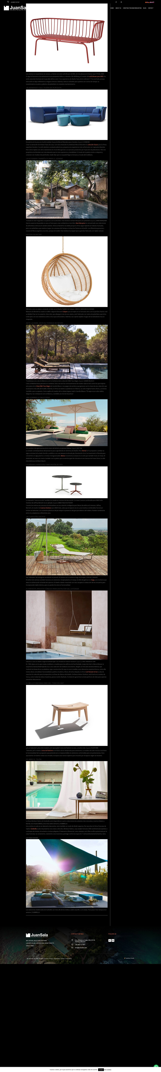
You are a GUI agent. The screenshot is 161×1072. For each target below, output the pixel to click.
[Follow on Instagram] (113, 940)
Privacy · (51, 959)
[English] (147, 2)
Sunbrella (34, 828)
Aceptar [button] (101, 1069)
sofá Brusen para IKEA (96, 76)
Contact (150, 8)
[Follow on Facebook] (109, 940)
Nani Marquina (80, 223)
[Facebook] (116, 2)
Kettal (84, 450)
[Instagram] (121, 2)
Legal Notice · (56, 959)
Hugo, (93, 579)
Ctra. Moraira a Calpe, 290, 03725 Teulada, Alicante (85, 941)
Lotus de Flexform (47, 750)
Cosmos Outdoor (45, 507)
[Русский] (153, 2)
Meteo (63, 455)
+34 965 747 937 (15, 2)
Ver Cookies (107, 1069)
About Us (118, 8)
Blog (144, 8)
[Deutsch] (149, 2)
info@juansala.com (81, 947)
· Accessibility (68, 959)
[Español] (146, 2)
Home (112, 8)
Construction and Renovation (132, 8)
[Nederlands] (152, 2)
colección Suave (93, 144)
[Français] (150, 2)
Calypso (65, 311)
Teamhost (128, 958)
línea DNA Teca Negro (43, 386)
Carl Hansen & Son (92, 671)
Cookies (63, 959)
